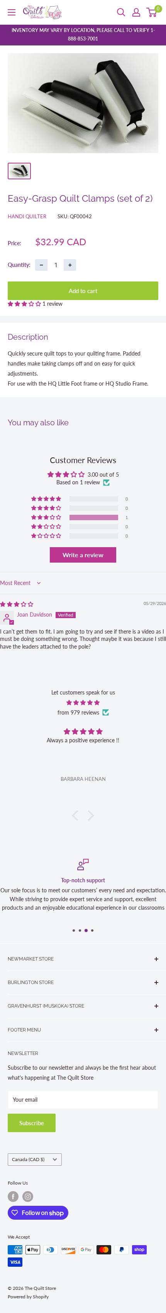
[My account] (136, 12)
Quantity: (19, 264)
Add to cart (83, 290)
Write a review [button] (83, 554)
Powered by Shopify (28, 1297)
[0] (152, 12)
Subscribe (31, 1122)
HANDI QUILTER (27, 216)
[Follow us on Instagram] (27, 1196)
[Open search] (121, 12)
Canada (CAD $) (28, 1159)
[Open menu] (11, 12)
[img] (16, 604)
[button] (25, 303)
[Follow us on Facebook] (13, 1196)
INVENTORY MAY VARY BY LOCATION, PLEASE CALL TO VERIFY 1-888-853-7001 (83, 34)
